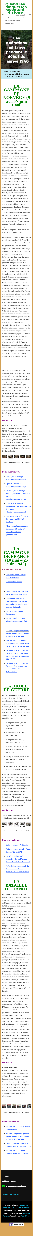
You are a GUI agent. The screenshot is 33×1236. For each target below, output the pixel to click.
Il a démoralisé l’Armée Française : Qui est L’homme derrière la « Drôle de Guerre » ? (18, 859)
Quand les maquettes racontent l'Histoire (16, 8)
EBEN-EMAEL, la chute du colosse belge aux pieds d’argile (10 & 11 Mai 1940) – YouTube (17, 643)
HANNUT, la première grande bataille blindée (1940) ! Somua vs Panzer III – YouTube (17, 1136)
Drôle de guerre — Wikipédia (17, 845)
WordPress (26, 1216)
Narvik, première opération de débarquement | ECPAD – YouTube (17, 519)
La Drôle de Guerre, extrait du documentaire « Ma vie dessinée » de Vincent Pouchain (17, 869)
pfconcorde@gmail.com (16, 1186)
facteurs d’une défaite (14, 582)
